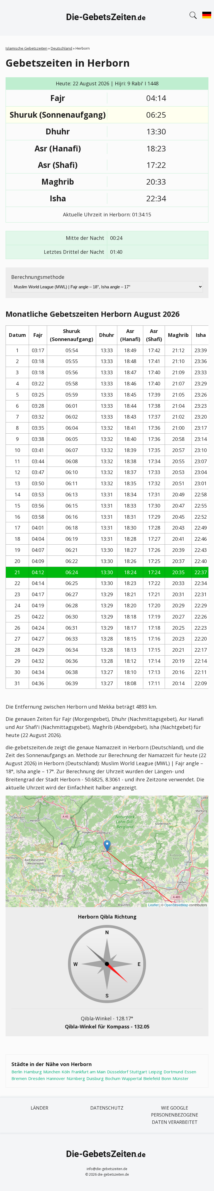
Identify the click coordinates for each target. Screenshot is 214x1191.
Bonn (166, 1078)
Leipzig (155, 1071)
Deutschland (61, 48)
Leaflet (153, 904)
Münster (180, 1078)
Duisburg (95, 1078)
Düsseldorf (117, 1071)
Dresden (36, 1078)
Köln (66, 1071)
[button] (107, 845)
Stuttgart (138, 1071)
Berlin (16, 1071)
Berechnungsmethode (37, 277)
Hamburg (33, 1071)
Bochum (112, 1078)
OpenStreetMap (176, 904)
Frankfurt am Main (88, 1071)
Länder (39, 1108)
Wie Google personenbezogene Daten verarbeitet (174, 1115)
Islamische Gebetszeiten (26, 48)
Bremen (19, 1078)
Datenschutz (106, 1108)
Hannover (55, 1078)
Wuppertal (132, 1078)
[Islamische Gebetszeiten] (107, 18)
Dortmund (173, 1071)
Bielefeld (151, 1078)
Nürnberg (76, 1078)
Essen (190, 1071)
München (51, 1071)
